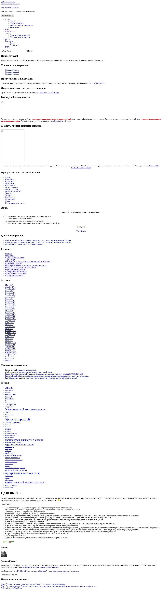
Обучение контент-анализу (20, 37)
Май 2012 (9, 361)
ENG (7, 47)
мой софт (9, 453)
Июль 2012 (9, 357)
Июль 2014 (9, 323)
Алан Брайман (10, 405)
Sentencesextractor (11, 187)
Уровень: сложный (12, 74)
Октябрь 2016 (10, 295)
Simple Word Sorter (12, 189)
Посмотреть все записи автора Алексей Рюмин (41, 567)
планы (7, 466)
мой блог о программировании (21, 25)
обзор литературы (12, 458)
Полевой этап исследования (15, 273)
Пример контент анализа (14, 275)
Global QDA (9, 181)
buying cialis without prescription (16, 374)
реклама (7, 478)
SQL (6, 401)
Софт (7, 29)
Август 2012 (10, 355)
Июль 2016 (9, 299)
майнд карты (8, 449)
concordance (9, 390)
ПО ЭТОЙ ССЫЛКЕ (97, 83)
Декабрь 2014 (10, 315)
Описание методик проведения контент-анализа (26, 221)
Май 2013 (9, 339)
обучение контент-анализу (14, 460)
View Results (81, 231)
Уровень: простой (12, 70)
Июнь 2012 (9, 359)
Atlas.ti (7, 177)
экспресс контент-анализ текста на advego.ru (35, 372)
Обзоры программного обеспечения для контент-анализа (29, 216)
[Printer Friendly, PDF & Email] (8, 542)
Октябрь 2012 (10, 351)
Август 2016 (10, 297)
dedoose (7, 392)
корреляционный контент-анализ (19, 444)
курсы (7, 39)
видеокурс (8, 431)
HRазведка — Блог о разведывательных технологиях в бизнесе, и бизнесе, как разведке (38, 242)
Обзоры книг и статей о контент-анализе (20, 268)
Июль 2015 (9, 307)
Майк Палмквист (9, 414)
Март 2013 (9, 341)
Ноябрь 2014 (10, 317)
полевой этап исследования (15, 468)
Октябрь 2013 (10, 331)
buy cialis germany (11, 378)
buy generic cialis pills (13, 376)
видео (8, 429)
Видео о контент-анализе (14, 258)
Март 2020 (9, 285)
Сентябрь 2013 (10, 333)
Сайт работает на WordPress (11, 588)
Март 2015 (9, 311)
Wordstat (8, 193)
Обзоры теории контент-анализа (20, 219)
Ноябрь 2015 (10, 303)
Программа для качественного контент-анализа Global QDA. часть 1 (51, 378)
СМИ (6, 416)
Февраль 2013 (10, 343)
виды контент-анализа (11, 433)
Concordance (10, 179)
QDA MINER (10, 185)
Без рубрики (10, 256)
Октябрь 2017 (10, 289)
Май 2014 (9, 325)
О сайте (13, 21)
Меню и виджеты (7, 15)
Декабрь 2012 (10, 347)
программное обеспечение (22, 473)
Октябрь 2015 (10, 305)
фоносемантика (9, 487)
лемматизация (9, 447)
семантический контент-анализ (24, 482)
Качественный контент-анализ (25, 409)
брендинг (7, 426)
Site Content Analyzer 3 (13, 191)
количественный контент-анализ (24, 439)
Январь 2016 (10, 301)
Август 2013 (10, 335)
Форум (12, 43)
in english (8, 254)
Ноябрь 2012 (10, 349)
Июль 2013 (9, 337)
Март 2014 (9, 329)
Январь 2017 (10, 293)
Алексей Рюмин (40, 571)
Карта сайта (14, 27)
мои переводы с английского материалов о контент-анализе (27, 262)
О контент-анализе (17, 23)
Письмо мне (14, 45)
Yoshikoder (9, 195)
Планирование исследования (16, 271)
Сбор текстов (10, 31)
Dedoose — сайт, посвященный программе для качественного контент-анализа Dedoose (38, 240)
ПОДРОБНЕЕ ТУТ (43, 93)
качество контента (10, 435)
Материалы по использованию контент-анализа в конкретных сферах (34, 223)
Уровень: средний (12, 72)
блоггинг (7, 424)
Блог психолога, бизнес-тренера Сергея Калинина (24, 244)
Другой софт (10, 260)
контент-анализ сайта (13, 442)
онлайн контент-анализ (11, 462)
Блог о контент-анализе (10, 8)
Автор (7, 19)
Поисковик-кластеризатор (15, 203)
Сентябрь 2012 (10, 353)
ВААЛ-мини (10, 197)
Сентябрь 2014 (10, 319)
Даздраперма (10, 199)
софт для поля (11, 485)
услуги (7, 33)
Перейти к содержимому (10, 4)
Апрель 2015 (10, 309)
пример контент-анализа (16, 470)
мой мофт (8, 451)
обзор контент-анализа (13, 456)
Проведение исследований (20, 35)
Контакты (9, 41)
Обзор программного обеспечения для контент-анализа (26, 266)
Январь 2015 (10, 313)
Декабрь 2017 (10, 287)
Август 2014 (10, 321)
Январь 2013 (10, 345)
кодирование (9, 437)
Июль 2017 (9, 291)
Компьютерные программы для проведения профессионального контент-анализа (58, 376)
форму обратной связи (62, 121)
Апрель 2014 (10, 327)
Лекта (7, 201)
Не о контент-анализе (13, 264)
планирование (9, 464)
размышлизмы (9, 476)
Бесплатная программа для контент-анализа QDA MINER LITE (59, 374)
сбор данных (9, 480)
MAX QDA (9, 183)
